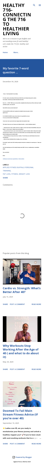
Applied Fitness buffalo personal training (18, 169)
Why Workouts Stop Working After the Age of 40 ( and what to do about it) (21, 351)
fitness (14, 174)
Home (5, 52)
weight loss (24, 174)
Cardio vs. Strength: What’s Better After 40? (22, 290)
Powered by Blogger (23, 457)
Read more (36, 304)
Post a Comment (17, 304)
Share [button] (5, 178)
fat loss (6, 174)
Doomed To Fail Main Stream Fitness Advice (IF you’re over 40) (20, 414)
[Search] (34, 4)
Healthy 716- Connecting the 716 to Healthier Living (17, 19)
